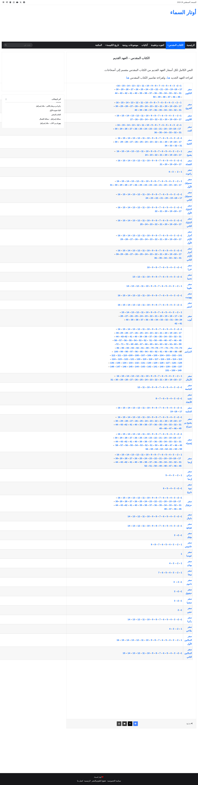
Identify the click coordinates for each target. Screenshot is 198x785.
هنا (168, 77)
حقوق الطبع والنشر (99, 781)
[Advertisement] (66, 23)
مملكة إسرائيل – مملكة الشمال (50, 119)
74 (176, 348)
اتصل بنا (80, 781)
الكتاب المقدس (176, 45)
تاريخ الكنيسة (112, 45)
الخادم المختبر (56, 115)
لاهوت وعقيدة (157, 45)
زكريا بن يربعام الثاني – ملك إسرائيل (48, 106)
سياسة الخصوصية (114, 781)
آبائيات (145, 45)
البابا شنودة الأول (55, 110)
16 (118, 125)
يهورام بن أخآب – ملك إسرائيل (50, 123)
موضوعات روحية (130, 45)
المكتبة (98, 45)
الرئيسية (191, 45)
